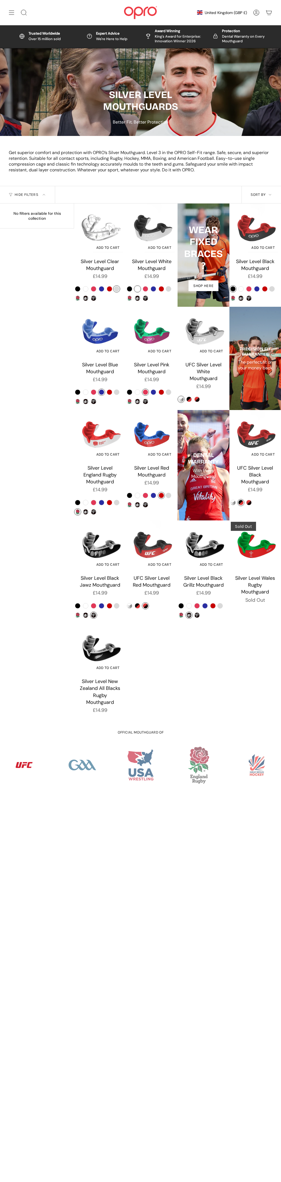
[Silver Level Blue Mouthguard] (100, 333)
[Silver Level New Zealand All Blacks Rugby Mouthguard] (100, 650)
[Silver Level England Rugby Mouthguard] (100, 436)
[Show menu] (11, 12)
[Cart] (269, 12)
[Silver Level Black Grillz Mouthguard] (203, 546)
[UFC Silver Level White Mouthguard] (203, 333)
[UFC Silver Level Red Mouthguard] (152, 546)
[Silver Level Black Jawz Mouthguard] (100, 546)
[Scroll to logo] (82, 765)
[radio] (77, 288)
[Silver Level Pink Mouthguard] (152, 333)
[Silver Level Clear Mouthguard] (100, 229)
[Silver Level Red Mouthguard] (152, 436)
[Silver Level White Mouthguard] (152, 229)
